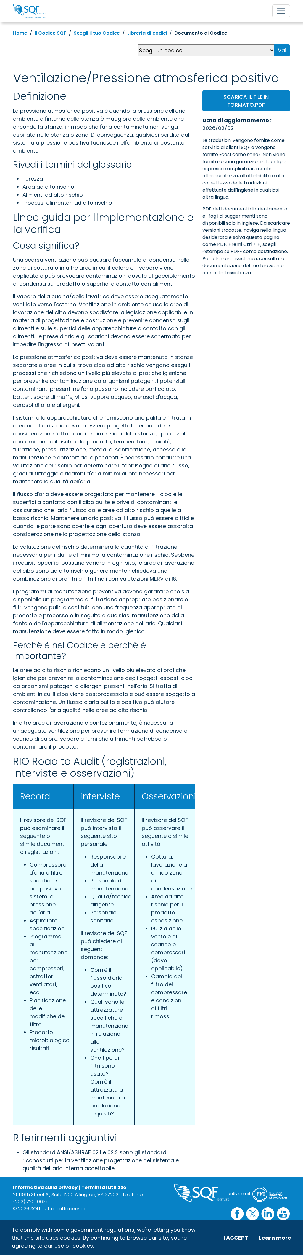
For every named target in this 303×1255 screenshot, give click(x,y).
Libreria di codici (147, 33)
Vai (282, 50)
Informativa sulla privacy (45, 1187)
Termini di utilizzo (103, 1187)
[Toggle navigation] (281, 10)
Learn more (275, 1237)
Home (20, 33)
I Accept (235, 1237)
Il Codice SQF (50, 33)
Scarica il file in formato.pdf (246, 101)
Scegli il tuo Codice (97, 33)
